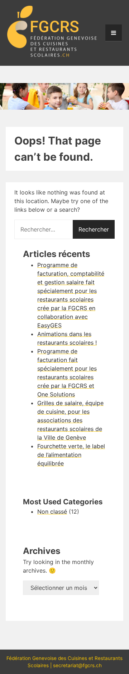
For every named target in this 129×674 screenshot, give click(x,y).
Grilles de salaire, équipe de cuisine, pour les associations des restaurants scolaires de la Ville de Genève (70, 420)
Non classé (52, 511)
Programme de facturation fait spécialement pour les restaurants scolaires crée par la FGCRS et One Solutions (67, 373)
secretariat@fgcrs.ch (77, 665)
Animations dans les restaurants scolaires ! (67, 338)
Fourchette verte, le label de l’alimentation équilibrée (71, 455)
